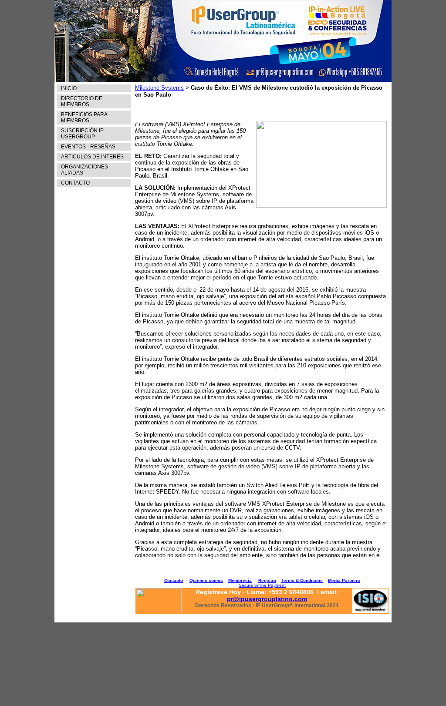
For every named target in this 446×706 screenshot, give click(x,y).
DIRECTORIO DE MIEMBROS (81, 101)
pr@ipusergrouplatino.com (267, 598)
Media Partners (344, 580)
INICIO (69, 88)
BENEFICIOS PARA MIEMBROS (84, 117)
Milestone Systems (159, 87)
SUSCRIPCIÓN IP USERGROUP (82, 134)
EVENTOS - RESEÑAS (88, 147)
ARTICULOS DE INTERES (92, 157)
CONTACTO (75, 183)
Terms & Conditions (302, 580)
